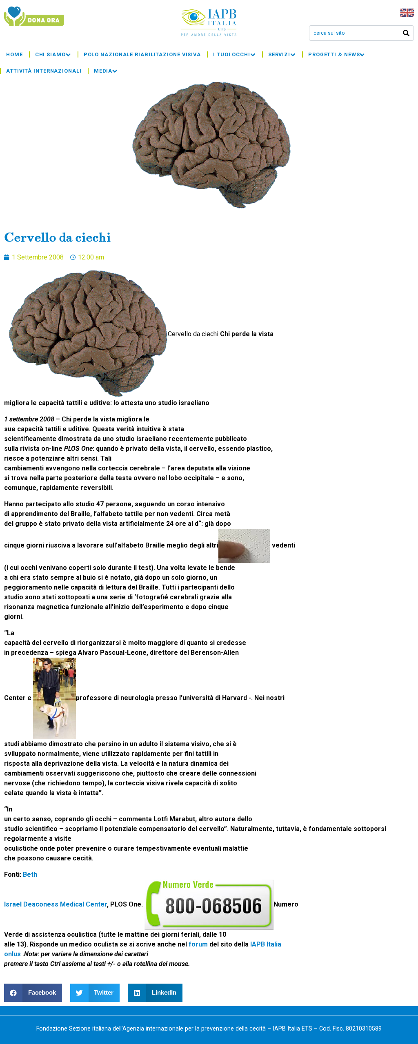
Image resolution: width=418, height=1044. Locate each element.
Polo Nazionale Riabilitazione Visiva (142, 54)
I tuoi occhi (231, 54)
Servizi (279, 54)
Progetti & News (334, 54)
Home (14, 54)
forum (199, 944)
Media (103, 71)
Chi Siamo (50, 54)
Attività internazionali (44, 71)
